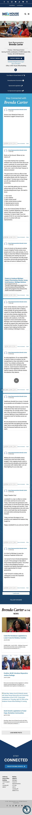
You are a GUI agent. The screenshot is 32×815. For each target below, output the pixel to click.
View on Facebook (21, 143)
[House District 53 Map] (16, 75)
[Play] (16, 380)
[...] (19, 648)
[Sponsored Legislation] (16, 86)
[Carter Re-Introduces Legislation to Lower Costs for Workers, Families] (16, 624)
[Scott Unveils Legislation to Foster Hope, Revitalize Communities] (16, 700)
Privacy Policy (16, 802)
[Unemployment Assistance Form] (16, 80)
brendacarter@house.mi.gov (16, 62)
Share (27, 143)
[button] (27, 810)
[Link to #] (15, 70)
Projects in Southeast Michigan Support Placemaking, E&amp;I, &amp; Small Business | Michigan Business (16, 280)
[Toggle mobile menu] (29, 14)
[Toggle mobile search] (25, 14)
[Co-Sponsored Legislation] (16, 91)
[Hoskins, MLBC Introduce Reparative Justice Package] (16, 662)
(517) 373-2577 (16, 63)
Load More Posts (16, 732)
